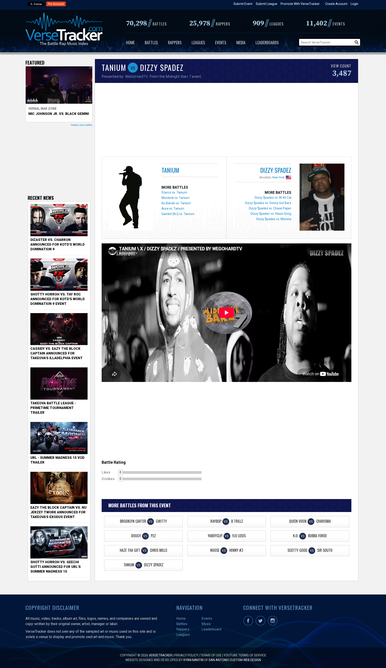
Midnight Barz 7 (178, 76)
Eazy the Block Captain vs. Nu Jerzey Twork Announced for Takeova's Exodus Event (58, 512)
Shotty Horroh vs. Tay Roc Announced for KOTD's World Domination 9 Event (57, 299)
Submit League (266, 4)
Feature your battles (81, 125)
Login (354, 4)
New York (278, 177)
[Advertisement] (226, 121)
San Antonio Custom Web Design (235, 660)
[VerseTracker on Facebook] (249, 624)
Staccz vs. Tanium (174, 192)
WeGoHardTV (136, 76)
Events (220, 42)
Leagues (198, 42)
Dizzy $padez (275, 170)
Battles (151, 42)
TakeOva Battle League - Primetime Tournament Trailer (53, 408)
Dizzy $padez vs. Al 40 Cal (273, 197)
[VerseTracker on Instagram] (273, 624)
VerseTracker (160, 655)
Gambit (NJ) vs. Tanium (178, 214)
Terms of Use (211, 655)
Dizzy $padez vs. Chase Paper (270, 208)
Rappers (175, 42)
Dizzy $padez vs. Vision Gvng (271, 213)
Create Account (336, 4)
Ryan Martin (193, 660)
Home (130, 42)
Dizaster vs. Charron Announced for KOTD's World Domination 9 (57, 244)
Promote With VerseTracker (300, 4)
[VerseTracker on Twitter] (261, 624)
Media (240, 42)
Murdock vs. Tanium (176, 198)
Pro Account (56, 4)
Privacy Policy (186, 655)
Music (206, 624)
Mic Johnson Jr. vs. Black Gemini (58, 114)
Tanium (170, 170)
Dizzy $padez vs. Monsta (273, 219)
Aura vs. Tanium (173, 208)
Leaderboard (211, 629)
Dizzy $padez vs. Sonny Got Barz (268, 203)
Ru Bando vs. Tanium (176, 203)
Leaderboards (267, 42)
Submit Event (242, 4)
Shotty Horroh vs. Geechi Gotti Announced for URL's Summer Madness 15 (55, 566)
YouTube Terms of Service (245, 655)
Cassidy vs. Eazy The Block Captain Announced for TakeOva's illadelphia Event (56, 353)
